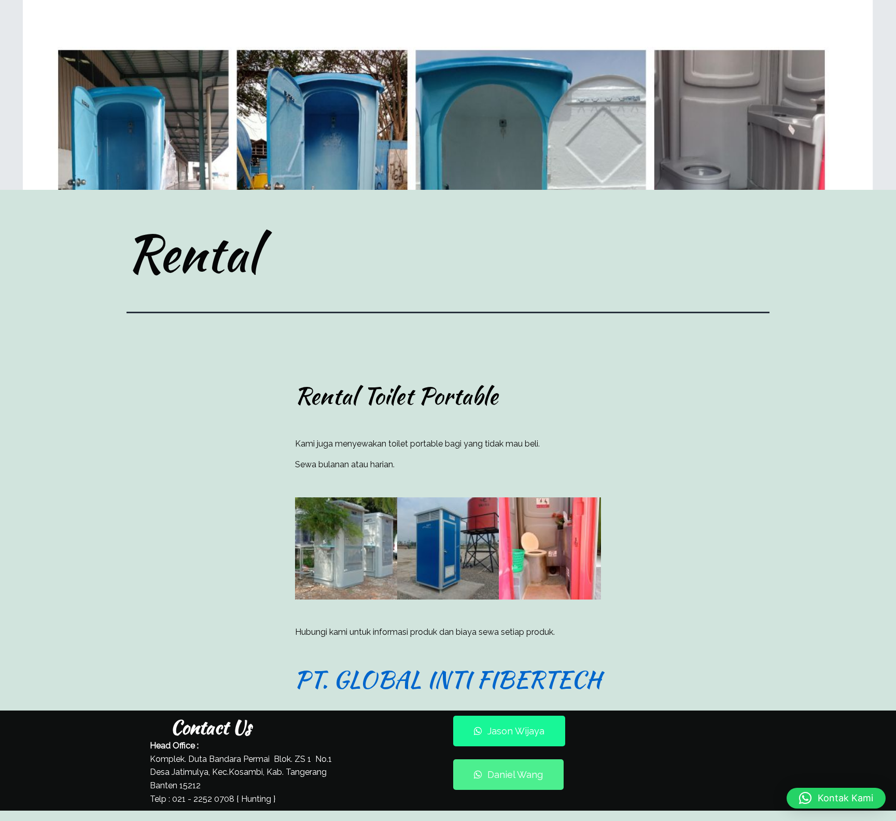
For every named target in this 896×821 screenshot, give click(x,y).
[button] (836, 798)
